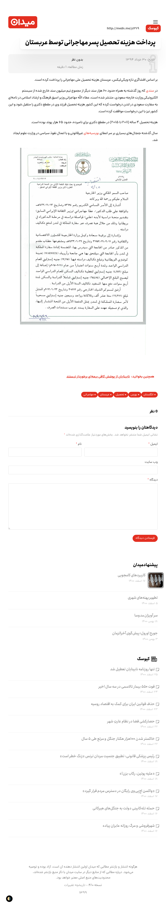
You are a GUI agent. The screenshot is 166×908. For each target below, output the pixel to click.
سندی (149, 91)
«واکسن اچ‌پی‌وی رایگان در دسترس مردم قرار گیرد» (119, 791)
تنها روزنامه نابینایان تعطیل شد (132, 669)
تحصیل (120, 395)
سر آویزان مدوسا (146, 615)
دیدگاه (153, 480)
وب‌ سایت (151, 462)
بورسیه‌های (91, 133)
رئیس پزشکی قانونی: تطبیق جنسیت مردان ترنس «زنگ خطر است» (107, 756)
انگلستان (148, 395)
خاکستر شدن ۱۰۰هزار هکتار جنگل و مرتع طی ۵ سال (118, 739)
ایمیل (153, 444)
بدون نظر (77, 59)
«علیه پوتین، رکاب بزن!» (137, 773)
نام (79, 444)
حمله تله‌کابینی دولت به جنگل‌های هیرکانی (124, 808)
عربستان (104, 395)
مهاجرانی (88, 395)
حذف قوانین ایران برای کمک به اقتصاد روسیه (123, 704)
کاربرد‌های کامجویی (132, 575)
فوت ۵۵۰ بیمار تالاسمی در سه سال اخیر (127, 686)
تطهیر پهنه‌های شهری (143, 597)
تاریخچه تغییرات (74, 885)
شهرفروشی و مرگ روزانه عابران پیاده (129, 826)
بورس (134, 395)
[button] (155, 22)
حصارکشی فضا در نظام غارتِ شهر (131, 721)
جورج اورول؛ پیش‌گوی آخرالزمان (135, 633)
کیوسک (153, 28)
